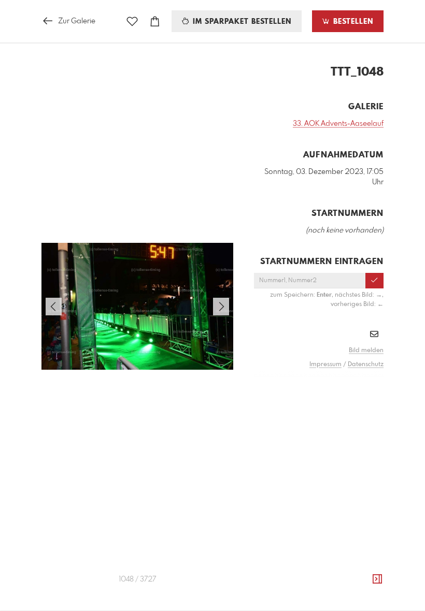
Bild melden (366, 350)
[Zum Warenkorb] (155, 21)
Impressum (325, 364)
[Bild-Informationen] (377, 579)
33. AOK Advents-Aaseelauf (338, 123)
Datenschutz (366, 364)
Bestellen (352, 21)
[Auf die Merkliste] (132, 21)
